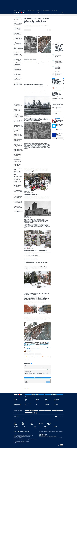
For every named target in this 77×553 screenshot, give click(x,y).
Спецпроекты (56, 404)
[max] (32, 412)
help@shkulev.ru (19, 438)
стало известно (29, 61)
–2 (49, 375)
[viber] (34, 412)
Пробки (52, 10)
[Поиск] (59, 12)
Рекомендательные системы (42, 435)
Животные (26, 405)
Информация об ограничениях (42, 433)
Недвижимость (16, 10)
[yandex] (36, 412)
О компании (15, 399)
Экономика (55, 403)
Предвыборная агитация (17, 404)
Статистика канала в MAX (17, 405)
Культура (37, 400)
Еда (25, 404)
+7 (47, 375)
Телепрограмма (32, 10)
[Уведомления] (61, 12)
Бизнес (26, 399)
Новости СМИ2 (26, 388)
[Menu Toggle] (14, 12)
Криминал (37, 399)
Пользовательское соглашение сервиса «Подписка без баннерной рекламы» (48, 436)
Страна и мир (56, 400)
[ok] (30, 412)
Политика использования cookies (43, 434)
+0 (47, 369)
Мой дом (37, 403)
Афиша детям (25, 10)
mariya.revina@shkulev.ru (16, 443)
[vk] (28, 412)
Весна (26, 400)
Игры (56, 10)
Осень (46, 399)
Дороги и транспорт (28, 403)
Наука (36, 404)
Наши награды (16, 400)
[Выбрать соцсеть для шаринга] (50, 30)
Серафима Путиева (30, 350)
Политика (46, 400)
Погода (29, 10)
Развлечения (47, 404)
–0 (49, 369)
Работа (46, 403)
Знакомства (37, 10)
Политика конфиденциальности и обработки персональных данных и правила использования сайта (50, 437)
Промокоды (20, 10)
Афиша (41, 10)
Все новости (18, 17)
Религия (46, 405)
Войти (27, 382)
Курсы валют (48, 10)
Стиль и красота (56, 399)
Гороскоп (44, 10)
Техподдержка (16, 403)
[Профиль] (63, 12)
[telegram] (26, 412)
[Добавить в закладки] (47, 30)
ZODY (54, 10)
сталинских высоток (31, 344)
